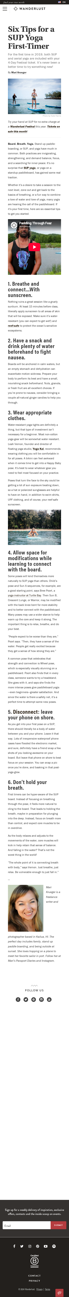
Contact (34, 1276)
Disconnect (25, 711)
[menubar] (61, 2)
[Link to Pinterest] (37, 1246)
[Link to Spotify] (54, 1246)
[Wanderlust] (29, 9)
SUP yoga (30, 168)
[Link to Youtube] (45, 1246)
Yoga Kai (38, 448)
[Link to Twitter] (22, 1246)
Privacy (34, 1281)
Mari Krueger (18, 72)
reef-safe (13, 325)
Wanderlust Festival (23, 126)
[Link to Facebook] (14, 1246)
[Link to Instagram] (29, 1246)
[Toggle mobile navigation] (5, 9)
